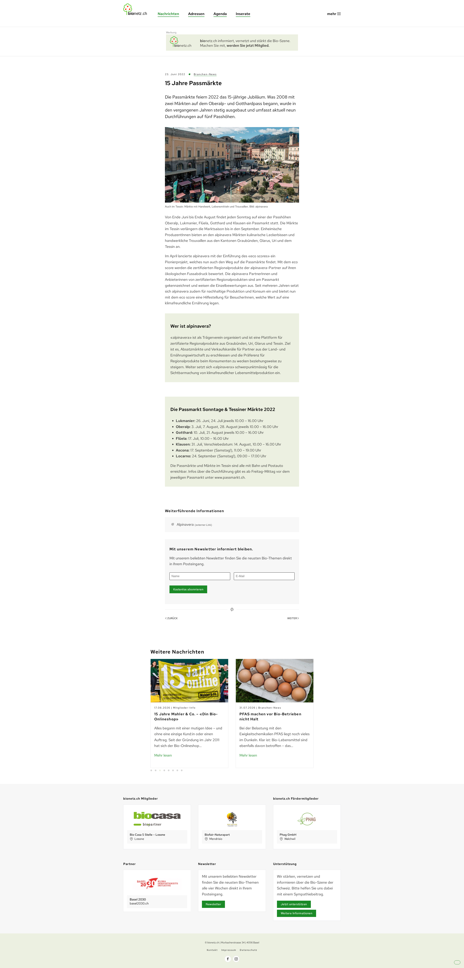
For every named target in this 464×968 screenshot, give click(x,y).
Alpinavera (194, 524)
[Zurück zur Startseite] (136, 9)
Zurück (172, 618)
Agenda (220, 13)
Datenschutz (248, 950)
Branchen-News (205, 74)
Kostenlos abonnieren (188, 589)
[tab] (151, 770)
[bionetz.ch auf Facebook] (228, 959)
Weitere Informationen (296, 913)
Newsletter (213, 904)
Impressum (228, 950)
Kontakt (212, 950)
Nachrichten (168, 13)
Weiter (292, 618)
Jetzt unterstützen (294, 904)
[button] (334, 14)
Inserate (243, 13)
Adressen (196, 13)
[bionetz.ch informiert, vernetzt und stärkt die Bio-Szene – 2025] (232, 42)
